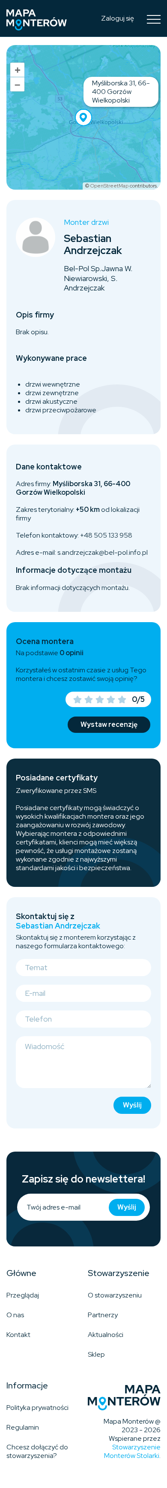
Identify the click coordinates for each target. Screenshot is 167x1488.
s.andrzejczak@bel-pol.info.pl (102, 552)
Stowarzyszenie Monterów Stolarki (132, 1451)
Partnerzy (103, 1314)
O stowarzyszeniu (115, 1295)
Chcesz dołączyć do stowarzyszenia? (37, 1451)
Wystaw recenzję (109, 724)
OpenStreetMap (109, 185)
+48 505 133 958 (106, 535)
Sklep (96, 1354)
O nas (15, 1314)
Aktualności (105, 1334)
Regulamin (22, 1427)
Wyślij (132, 1105)
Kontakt (18, 1334)
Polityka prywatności (37, 1407)
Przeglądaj (22, 1295)
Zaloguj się (117, 18)
